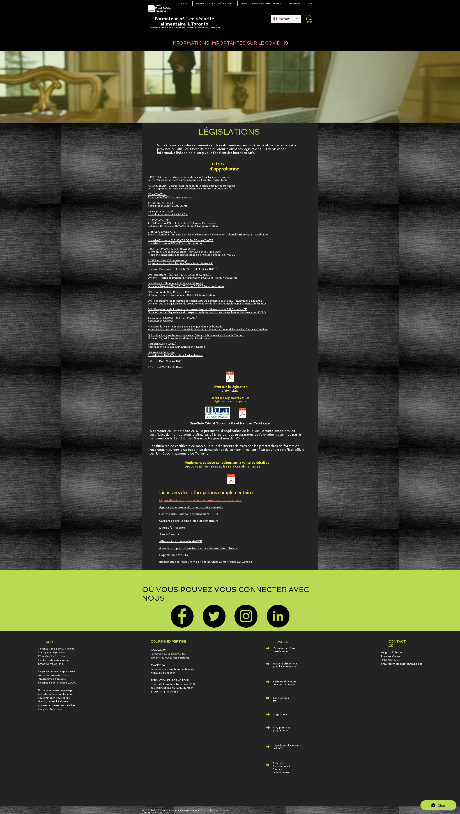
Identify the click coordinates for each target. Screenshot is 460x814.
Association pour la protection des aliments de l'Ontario (198, 548)
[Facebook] (182, 616)
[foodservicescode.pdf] (231, 479)
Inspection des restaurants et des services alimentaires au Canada (205, 561)
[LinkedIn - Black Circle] (277, 616)
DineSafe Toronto (172, 527)
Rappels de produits (173, 555)
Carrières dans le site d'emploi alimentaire (188, 520)
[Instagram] (245, 616)
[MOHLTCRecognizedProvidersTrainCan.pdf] (242, 413)
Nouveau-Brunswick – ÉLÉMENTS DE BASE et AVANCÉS (183, 269)
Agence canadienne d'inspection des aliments (191, 507)
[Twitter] (214, 616)
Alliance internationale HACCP (180, 541)
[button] (309, 19)
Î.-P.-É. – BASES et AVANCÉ (165, 361)
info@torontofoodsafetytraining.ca (401, 663)
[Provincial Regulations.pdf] (230, 377)
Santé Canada (169, 534)
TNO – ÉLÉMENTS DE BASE (165, 366)
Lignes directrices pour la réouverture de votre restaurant (200, 500)
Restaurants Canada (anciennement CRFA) (189, 514)
